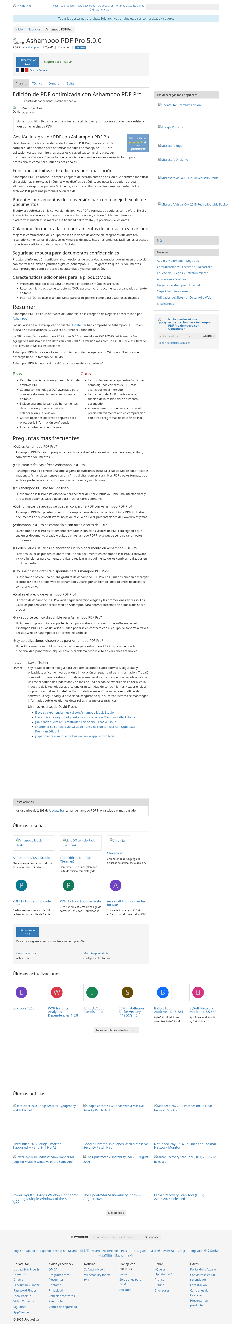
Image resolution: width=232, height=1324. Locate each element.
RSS (86, 1280)
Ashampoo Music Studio (31, 857)
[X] (22, 70)
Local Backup (22, 1296)
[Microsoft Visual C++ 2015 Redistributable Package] (193, 204)
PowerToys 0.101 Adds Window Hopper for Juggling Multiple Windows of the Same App (45, 1198)
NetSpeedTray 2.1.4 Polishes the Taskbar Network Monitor (185, 1146)
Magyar (119, 1255)
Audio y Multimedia (170, 261)
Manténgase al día (96, 953)
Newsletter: (79, 1237)
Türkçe (181, 1251)
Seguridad (164, 291)
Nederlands (111, 1251)
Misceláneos (165, 304)
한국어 (95, 1251)
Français (59, 1251)
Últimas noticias (99, 9)
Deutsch (31, 1251)
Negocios (192, 261)
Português (139, 1251)
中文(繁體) (105, 1255)
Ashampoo (32, 47)
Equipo (159, 1285)
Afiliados (125, 1290)
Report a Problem (38, 70)
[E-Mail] (27, 70)
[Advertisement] (81, 769)
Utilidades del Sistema (172, 297)
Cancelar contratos (62, 1296)
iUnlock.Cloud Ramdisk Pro (94, 1010)
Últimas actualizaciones (130, 5)
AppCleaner (21, 1312)
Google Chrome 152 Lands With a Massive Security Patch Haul (115, 1146)
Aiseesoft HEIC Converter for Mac (126, 903)
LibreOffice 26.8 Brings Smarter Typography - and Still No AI (37, 1146)
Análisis (21, 83)
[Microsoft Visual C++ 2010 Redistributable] (189, 178)
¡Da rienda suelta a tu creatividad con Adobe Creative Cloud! (76, 722)
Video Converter (24, 1301)
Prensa (159, 1280)
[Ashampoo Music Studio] (33, 843)
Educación (164, 273)
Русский (154, 1251)
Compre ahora (26, 953)
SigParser (20, 1307)
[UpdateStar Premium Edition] (180, 105)
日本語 (84, 1251)
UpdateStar (78, 325)
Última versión (27, 61)
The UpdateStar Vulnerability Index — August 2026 (112, 1197)
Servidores (181, 291)
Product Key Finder (26, 1285)
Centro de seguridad (63, 1307)
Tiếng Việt (195, 1251)
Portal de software (203, 1269)
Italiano (72, 1251)
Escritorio (188, 267)
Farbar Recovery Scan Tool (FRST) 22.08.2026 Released (179, 1197)
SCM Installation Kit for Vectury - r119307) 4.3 (131, 1012)
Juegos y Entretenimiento (191, 273)
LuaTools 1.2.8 (23, 1008)
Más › (160, 241)
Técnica (37, 83)
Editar (71, 83)
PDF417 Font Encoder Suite (80, 901)
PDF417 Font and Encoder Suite (32, 903)
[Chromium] (118, 840)
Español (45, 1251)
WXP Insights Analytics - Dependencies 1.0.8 (63, 1012)
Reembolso (56, 1301)
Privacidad (56, 1290)
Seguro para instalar (57, 62)
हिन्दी (130, 1255)
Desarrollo (205, 267)
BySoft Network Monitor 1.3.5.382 (202, 1010)
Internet (194, 285)
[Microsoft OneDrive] (174, 159)
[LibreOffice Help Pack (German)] (81, 843)
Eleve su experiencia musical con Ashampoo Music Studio (74, 713)
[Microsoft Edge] (171, 145)
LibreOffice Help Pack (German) (76, 859)
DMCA (53, 1269)
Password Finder (24, 1290)
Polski (125, 1251)
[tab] (21, 83)
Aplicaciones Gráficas (171, 279)
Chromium (115, 853)
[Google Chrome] (171, 127)
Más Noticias (116, 1212)
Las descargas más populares (95, 5)
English (18, 1251)
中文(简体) (211, 1251)
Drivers (18, 1280)
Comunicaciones (168, 267)
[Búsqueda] (216, 7)
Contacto (55, 1285)
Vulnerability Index (97, 1275)
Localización (198, 1285)
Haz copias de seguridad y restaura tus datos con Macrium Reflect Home (85, 717)
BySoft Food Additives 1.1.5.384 (168, 1010)
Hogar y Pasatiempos (171, 285)
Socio (123, 1274)
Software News (94, 1269)
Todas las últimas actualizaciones (116, 1030)
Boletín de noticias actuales (174, 342)
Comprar (54, 83)
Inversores (162, 1290)
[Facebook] (18, 70)
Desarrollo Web (200, 297)
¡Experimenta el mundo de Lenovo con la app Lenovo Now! (75, 736)
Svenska (168, 1251)
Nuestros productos (64, 5)
